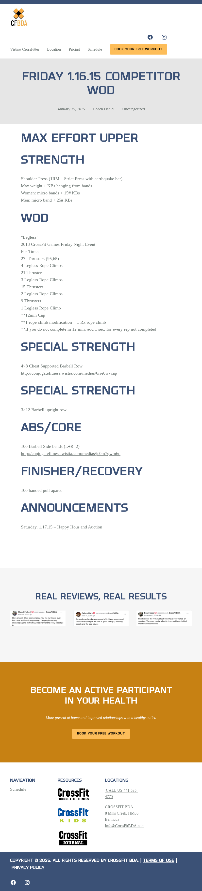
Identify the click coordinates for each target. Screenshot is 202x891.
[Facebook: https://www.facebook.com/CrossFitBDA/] (150, 37)
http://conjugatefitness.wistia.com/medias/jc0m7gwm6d (70, 453)
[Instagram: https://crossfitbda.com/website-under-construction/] (27, 882)
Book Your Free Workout (101, 733)
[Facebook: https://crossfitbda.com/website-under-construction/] (13, 882)
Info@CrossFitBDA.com (124, 826)
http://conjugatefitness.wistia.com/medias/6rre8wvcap (69, 373)
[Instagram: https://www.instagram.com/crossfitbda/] (164, 37)
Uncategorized (133, 109)
